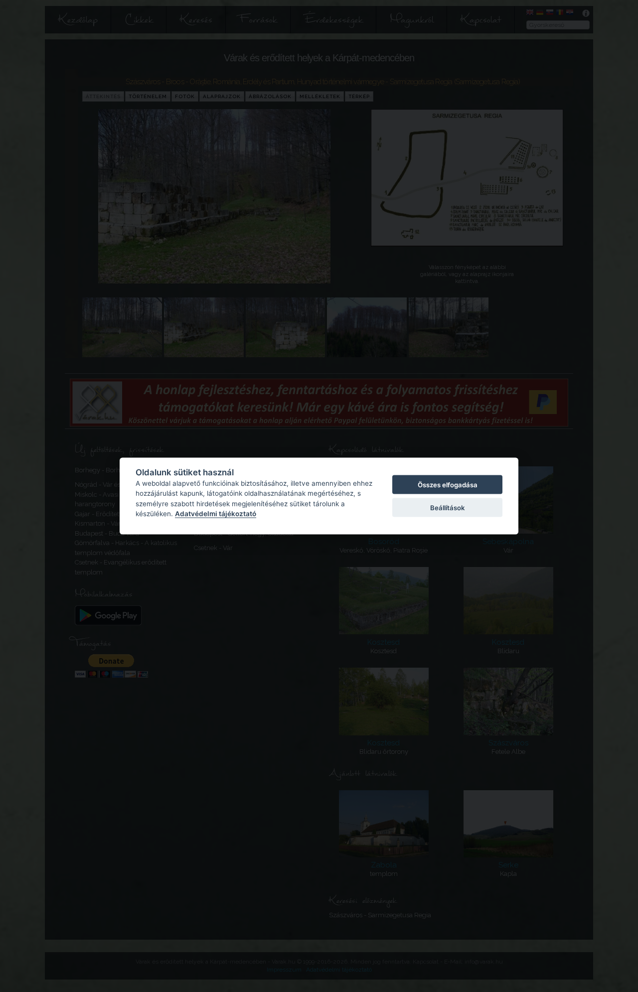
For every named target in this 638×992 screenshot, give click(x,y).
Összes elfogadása (448, 484)
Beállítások (447, 508)
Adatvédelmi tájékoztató (215, 514)
